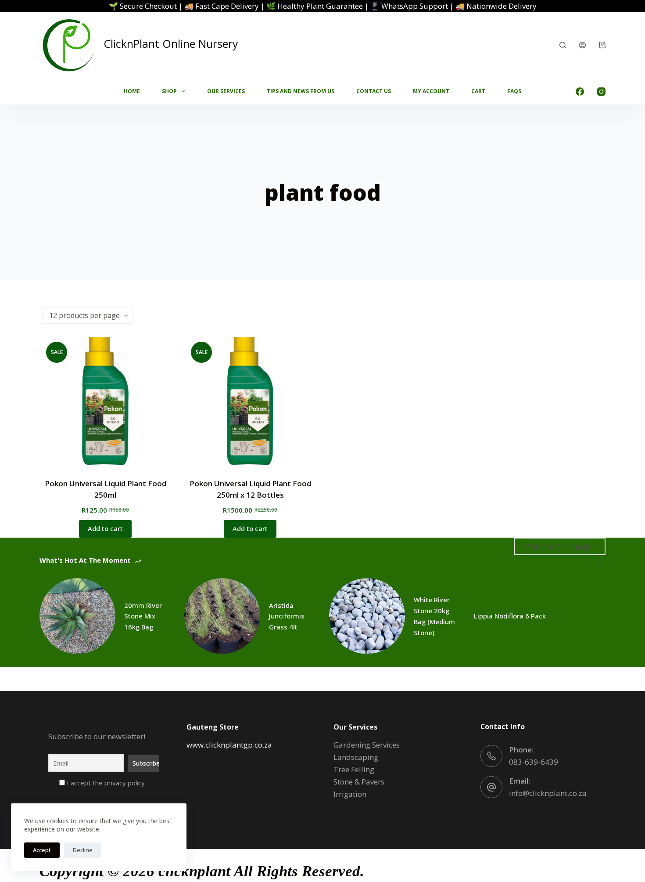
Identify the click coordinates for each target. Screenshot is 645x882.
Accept (42, 850)
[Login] (582, 45)
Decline (83, 850)
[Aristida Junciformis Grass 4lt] (222, 616)
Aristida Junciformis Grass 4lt (287, 616)
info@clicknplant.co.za (548, 793)
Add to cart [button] (105, 528)
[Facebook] (580, 91)
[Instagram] (601, 91)
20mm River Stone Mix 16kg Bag (143, 616)
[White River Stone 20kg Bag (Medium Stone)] (367, 616)
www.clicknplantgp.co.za (229, 745)
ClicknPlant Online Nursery (171, 43)
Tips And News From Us (300, 91)
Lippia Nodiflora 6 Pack (510, 615)
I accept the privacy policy (105, 782)
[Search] (562, 45)
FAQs (514, 91)
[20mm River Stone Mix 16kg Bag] (77, 616)
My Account (431, 91)
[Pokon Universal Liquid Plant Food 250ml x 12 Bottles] (250, 401)
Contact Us (373, 91)
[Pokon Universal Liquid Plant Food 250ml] (105, 401)
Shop (169, 91)
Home (132, 91)
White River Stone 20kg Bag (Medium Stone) (434, 615)
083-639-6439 (533, 762)
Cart (478, 91)
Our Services (226, 91)
